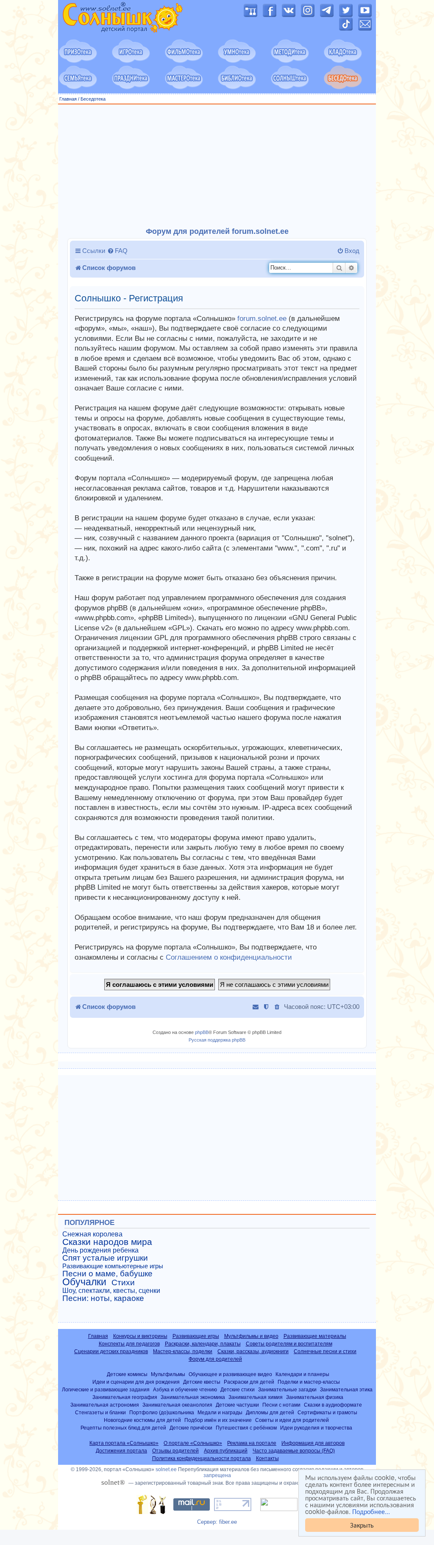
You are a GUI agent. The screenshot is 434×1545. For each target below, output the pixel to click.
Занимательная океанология (177, 1404)
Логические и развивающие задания (106, 1389)
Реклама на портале (251, 1443)
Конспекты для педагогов (129, 1344)
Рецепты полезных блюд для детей (123, 1427)
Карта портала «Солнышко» (124, 1443)
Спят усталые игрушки (105, 1258)
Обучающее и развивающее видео (230, 1374)
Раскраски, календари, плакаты (203, 1344)
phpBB (202, 1032)
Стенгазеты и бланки (100, 1412)
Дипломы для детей (270, 1412)
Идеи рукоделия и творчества (316, 1427)
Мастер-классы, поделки (182, 1351)
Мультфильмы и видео (251, 1336)
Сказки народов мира (107, 1242)
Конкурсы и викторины (140, 1336)
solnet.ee (166, 1469)
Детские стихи (237, 1389)
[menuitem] (117, 251)
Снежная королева (92, 1234)
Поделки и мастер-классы (309, 1382)
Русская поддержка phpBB (217, 1039)
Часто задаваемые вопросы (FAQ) (294, 1451)
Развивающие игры (195, 1336)
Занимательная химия (255, 1397)
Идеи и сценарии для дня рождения (136, 1382)
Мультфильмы (168, 1374)
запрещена (217, 1475)
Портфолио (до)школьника (161, 1412)
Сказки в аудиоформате (333, 1404)
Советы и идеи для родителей (292, 1420)
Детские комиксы (127, 1374)
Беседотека (93, 98)
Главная (68, 98)
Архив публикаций (226, 1451)
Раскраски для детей (249, 1382)
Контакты (267, 1458)
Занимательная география (124, 1397)
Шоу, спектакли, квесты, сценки (111, 1290)
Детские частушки (237, 1404)
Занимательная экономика (193, 1397)
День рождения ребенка (100, 1250)
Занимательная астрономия (104, 1404)
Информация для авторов (313, 1443)
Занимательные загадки (287, 1389)
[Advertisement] (217, 166)
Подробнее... (371, 1511)
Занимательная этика (346, 1389)
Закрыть (362, 1525)
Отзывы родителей (175, 1451)
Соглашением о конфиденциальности (229, 957)
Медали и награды (220, 1412)
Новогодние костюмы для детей (142, 1420)
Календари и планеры (302, 1374)
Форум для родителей (215, 1359)
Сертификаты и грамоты (327, 1412)
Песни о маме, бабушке (107, 1274)
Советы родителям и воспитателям (289, 1344)
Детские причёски (191, 1427)
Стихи (123, 1283)
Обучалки (84, 1282)
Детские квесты (201, 1382)
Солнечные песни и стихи (325, 1351)
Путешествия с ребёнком (246, 1427)
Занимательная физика (314, 1397)
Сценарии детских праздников (111, 1351)
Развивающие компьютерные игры (112, 1266)
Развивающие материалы (315, 1336)
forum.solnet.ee (262, 319)
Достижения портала (121, 1451)
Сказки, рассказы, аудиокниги (253, 1351)
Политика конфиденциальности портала (201, 1458)
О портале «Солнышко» (193, 1443)
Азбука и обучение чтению (185, 1389)
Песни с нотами (281, 1404)
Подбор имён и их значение (218, 1420)
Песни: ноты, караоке (103, 1298)
